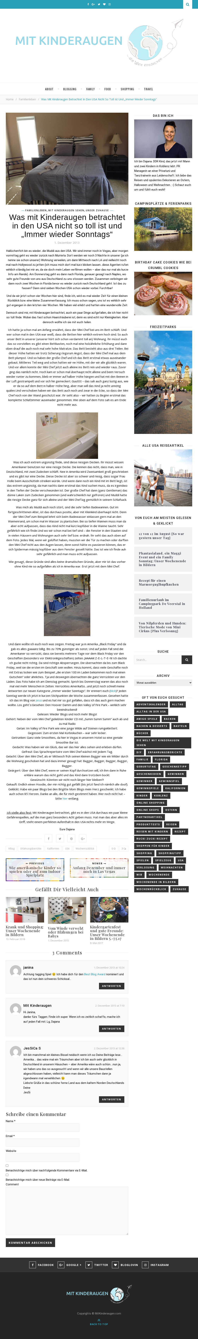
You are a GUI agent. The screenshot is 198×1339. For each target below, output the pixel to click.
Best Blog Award (94, 974)
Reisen (171, 824)
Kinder (142, 795)
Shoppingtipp (170, 853)
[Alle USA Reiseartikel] (163, 478)
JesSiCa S (32, 1048)
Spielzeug (163, 860)
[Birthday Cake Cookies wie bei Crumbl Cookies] (163, 293)
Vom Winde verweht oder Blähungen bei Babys (66, 932)
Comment (12, 1184)
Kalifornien (53, 848)
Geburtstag (146, 766)
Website (11, 1151)
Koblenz (161, 795)
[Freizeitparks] (163, 382)
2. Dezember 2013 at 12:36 (109, 1048)
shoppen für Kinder (153, 846)
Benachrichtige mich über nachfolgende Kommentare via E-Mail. (46, 1170)
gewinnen (176, 774)
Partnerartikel (150, 817)
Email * (10, 1136)
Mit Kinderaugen (37, 1005)
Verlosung (145, 867)
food (107, 89)
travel (148, 89)
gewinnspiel (169, 781)
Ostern (171, 810)
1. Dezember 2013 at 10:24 (109, 967)
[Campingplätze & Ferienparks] (163, 229)
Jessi (38, 700)
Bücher (142, 733)
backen (170, 719)
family (90, 89)
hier (65, 798)
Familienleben (27, 99)
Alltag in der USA (151, 711)
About (49, 89)
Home (10, 99)
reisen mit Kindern (152, 831)
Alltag (11, 848)
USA (67, 848)
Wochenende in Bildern (156, 882)
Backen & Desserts (152, 726)
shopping (127, 89)
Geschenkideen (149, 774)
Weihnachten (172, 867)
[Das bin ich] (163, 138)
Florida (161, 759)
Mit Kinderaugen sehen (66, 210)
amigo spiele (147, 719)
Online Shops (148, 810)
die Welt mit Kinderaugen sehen (158, 743)
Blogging (70, 89)
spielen (143, 860)
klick (113, 691)
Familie (142, 759)
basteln (180, 726)
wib (139, 874)
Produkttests (148, 824)
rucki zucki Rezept (152, 838)
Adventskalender (151, 704)
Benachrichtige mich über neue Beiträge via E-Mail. (38, 1179)
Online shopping (151, 802)
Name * (10, 1121)
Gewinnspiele (148, 788)
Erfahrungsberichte (30, 848)
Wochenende (159, 874)
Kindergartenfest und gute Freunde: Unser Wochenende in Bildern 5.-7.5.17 (107, 932)
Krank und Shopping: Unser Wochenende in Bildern (25, 930)
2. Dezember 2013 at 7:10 (109, 1005)
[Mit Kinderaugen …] (99, 46)
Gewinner (145, 781)
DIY (139, 752)
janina (28, 967)
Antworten (111, 986)
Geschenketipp (174, 766)
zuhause (179, 889)
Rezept (180, 831)
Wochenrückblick (85, 848)
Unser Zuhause (97, 210)
